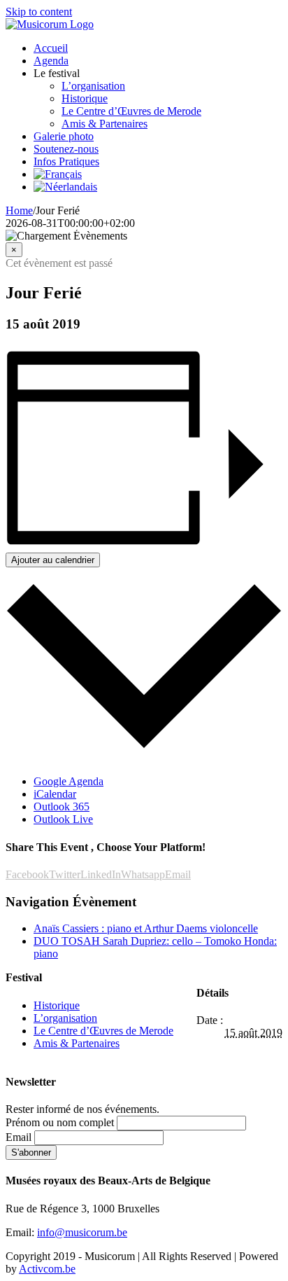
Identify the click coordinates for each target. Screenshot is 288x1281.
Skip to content (39, 12)
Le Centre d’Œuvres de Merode (103, 1031)
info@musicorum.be (82, 1232)
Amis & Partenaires (77, 1043)
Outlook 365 (61, 806)
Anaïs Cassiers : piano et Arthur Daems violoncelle (146, 928)
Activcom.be (47, 1269)
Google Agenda (68, 781)
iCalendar (55, 794)
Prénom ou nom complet (60, 1122)
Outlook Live (63, 819)
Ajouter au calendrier (52, 560)
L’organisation (65, 1018)
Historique (57, 1005)
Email (18, 1137)
